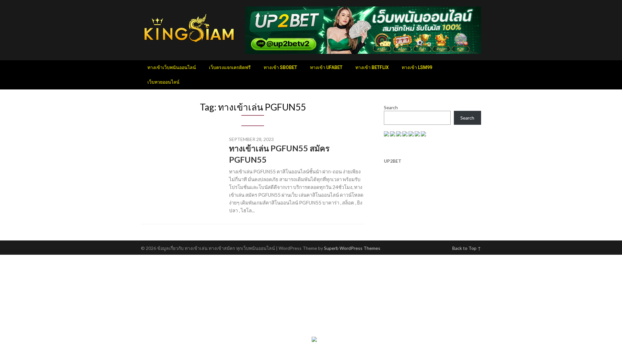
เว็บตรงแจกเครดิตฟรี (230, 67)
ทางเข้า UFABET (326, 67)
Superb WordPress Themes (352, 248)
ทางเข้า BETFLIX (372, 67)
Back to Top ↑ (466, 248)
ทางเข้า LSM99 (417, 67)
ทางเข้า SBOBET (280, 67)
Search (391, 107)
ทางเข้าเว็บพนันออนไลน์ (171, 67)
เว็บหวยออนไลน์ (163, 82)
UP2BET (392, 161)
